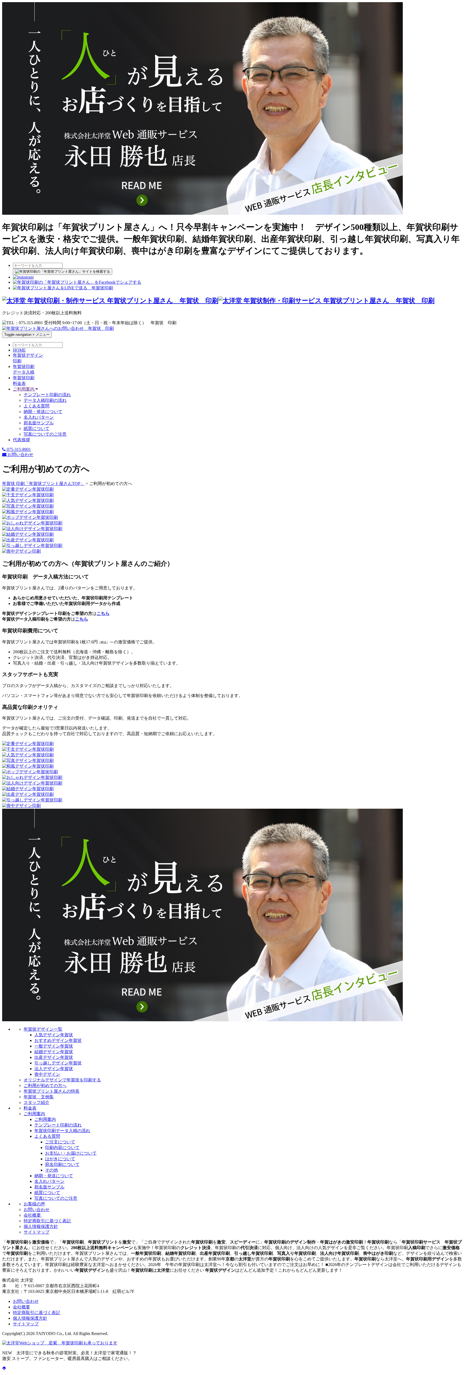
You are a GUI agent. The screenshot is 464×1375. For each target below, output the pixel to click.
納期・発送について (43, 411)
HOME (19, 350)
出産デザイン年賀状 (53, 1057)
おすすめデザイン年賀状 (58, 1040)
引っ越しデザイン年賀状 (58, 1063)
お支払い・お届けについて (71, 1153)
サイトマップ (36, 1232)
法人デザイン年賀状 (53, 1068)
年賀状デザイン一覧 (43, 1029)
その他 (51, 1170)
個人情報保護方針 (41, 1226)
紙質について (36, 428)
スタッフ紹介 (36, 1102)
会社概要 (33, 1215)
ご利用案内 (34, 1113)
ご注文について (60, 1142)
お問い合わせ (19, 454)
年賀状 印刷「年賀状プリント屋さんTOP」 (43, 483)
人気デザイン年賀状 (53, 1035)
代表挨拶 (21, 439)
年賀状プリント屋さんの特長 (51, 1091)
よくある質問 (36, 406)
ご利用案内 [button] (24, 389)
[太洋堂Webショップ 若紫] (59, 1343)
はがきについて (60, 1159)
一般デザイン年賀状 (53, 1046)
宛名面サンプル (39, 423)
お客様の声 (34, 1204)
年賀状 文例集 (39, 1097)
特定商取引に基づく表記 (47, 1221)
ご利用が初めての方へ (45, 1085)
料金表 (30, 1108)
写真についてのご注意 (45, 434)
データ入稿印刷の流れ (45, 400)
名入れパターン (39, 417)
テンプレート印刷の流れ (47, 394)
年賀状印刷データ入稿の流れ (62, 1130)
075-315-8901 (18, 449)
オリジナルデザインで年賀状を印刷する (62, 1080)
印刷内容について (62, 1147)
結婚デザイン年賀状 (53, 1051)
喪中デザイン (47, 1074)
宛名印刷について (62, 1164)
